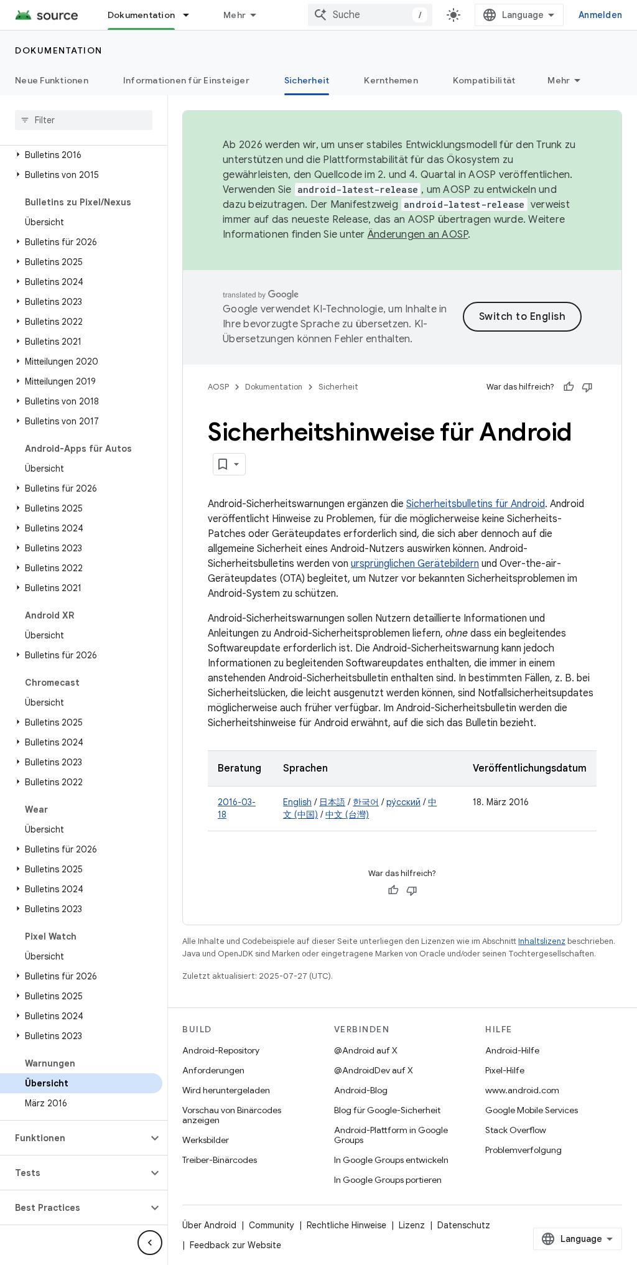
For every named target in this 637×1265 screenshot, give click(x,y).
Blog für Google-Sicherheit (387, 1110)
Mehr (234, 15)
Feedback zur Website (235, 1245)
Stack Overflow (515, 1130)
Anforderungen (213, 1070)
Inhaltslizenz (541, 941)
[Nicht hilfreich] (587, 387)
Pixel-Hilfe (504, 1070)
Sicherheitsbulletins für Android (475, 504)
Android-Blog (361, 1090)
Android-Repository (220, 1050)
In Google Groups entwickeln (391, 1159)
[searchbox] (83, 120)
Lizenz (412, 1225)
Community (271, 1225)
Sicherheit (307, 80)
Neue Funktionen (51, 80)
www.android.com (522, 1090)
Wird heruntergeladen (226, 1090)
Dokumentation (141, 15)
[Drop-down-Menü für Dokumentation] (191, 15)
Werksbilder (205, 1140)
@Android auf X (366, 1050)
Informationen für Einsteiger (186, 80)
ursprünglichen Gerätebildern (415, 564)
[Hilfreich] (568, 387)
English (297, 802)
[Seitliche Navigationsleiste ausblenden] (149, 1242)
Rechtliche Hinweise (346, 1225)
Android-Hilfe (512, 1050)
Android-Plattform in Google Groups (391, 1135)
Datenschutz (463, 1225)
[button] (81, 155)
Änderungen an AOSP (418, 234)
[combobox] (370, 15)
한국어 (366, 802)
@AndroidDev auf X (373, 1070)
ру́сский (403, 802)
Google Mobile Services (531, 1110)
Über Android (209, 1225)
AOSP (218, 386)
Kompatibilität (484, 80)
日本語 (332, 802)
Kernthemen (391, 80)
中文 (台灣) (347, 814)
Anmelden (600, 15)
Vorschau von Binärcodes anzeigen (231, 1115)
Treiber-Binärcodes (219, 1159)
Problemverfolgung (523, 1149)
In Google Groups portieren (388, 1179)
